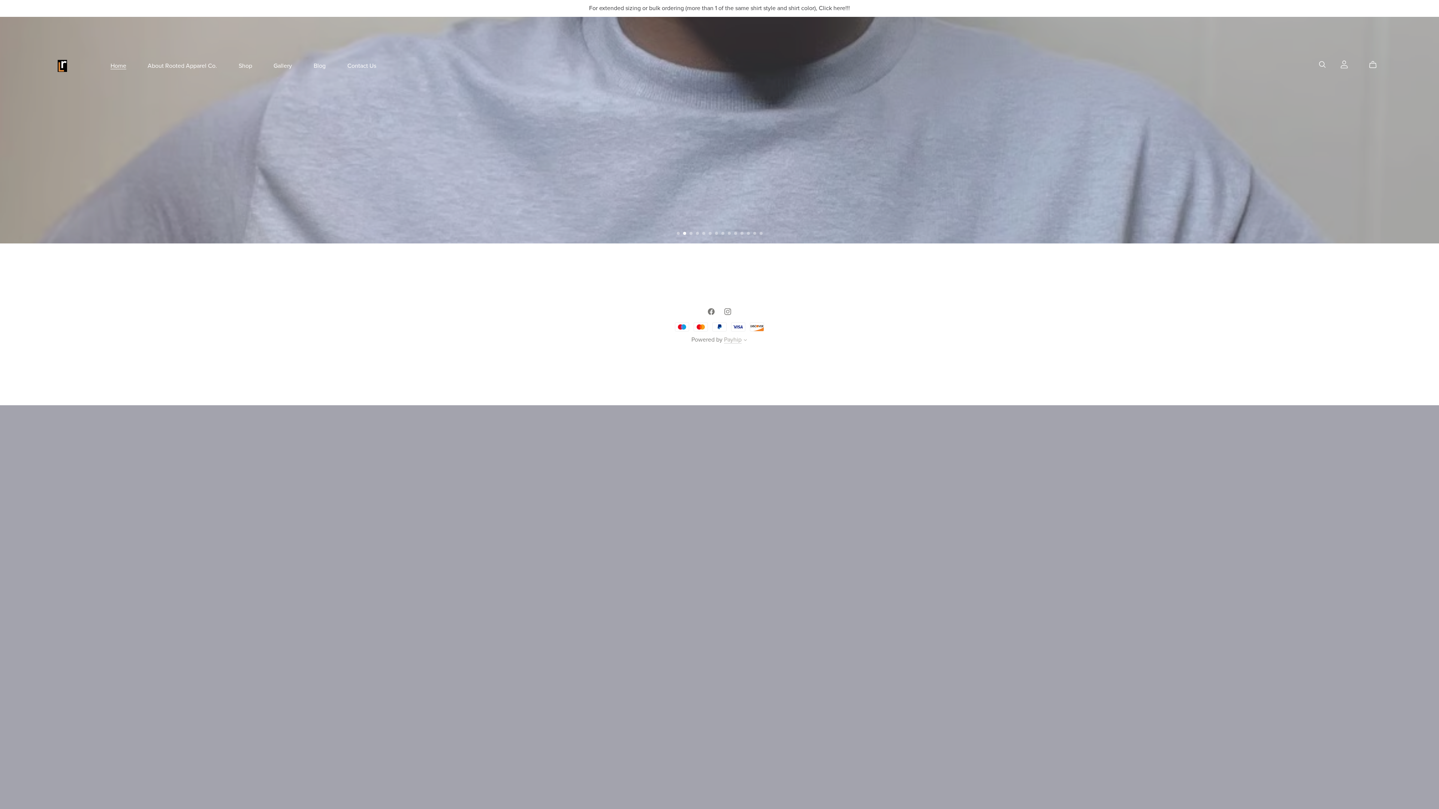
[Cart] (1376, 65)
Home (118, 65)
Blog (320, 65)
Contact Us (361, 65)
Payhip (733, 339)
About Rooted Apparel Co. (182, 65)
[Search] (1322, 64)
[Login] (1344, 64)
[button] (678, 233)
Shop (245, 65)
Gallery (283, 65)
